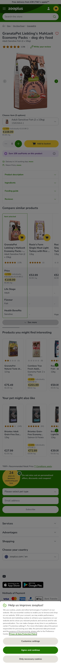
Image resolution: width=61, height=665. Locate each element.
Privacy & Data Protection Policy (23, 634)
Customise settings (30, 641)
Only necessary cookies (30, 659)
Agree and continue (30, 650)
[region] (30, 633)
